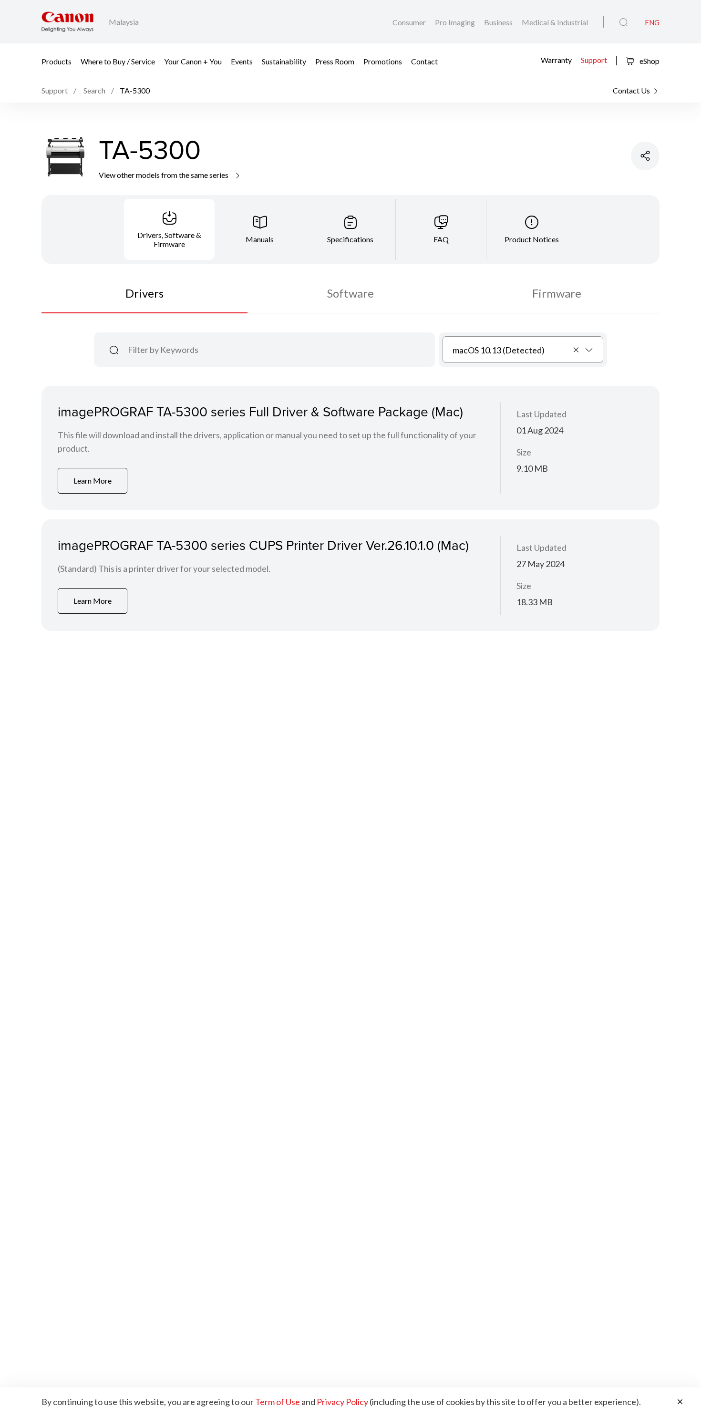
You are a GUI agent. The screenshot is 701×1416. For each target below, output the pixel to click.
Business (499, 22)
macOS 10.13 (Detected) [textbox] (499, 350)
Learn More (92, 480)
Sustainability (284, 60)
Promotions (382, 60)
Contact (424, 60)
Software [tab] (350, 293)
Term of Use (277, 1401)
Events (242, 60)
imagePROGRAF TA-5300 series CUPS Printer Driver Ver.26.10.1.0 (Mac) (263, 545)
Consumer (409, 22)
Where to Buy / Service (118, 60)
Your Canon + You (193, 60)
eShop (649, 60)
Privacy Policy (342, 1401)
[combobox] (523, 349)
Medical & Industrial (555, 22)
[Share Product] (645, 156)
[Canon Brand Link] (67, 21)
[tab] (169, 229)
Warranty (556, 59)
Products (56, 60)
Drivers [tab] (144, 293)
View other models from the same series (164, 174)
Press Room (334, 60)
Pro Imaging (455, 22)
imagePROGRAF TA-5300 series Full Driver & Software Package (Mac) (260, 411)
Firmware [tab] (556, 293)
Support (594, 59)
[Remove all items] (576, 349)
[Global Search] (623, 22)
